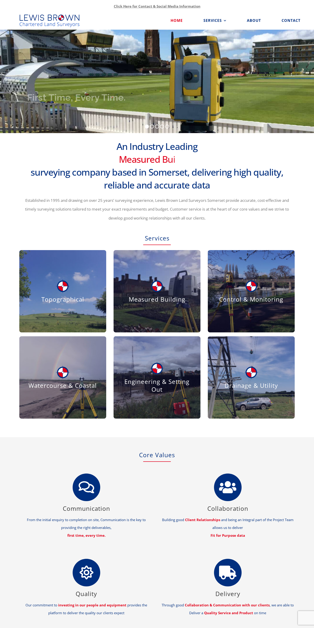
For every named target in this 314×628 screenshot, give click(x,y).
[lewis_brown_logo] (49, 15)
